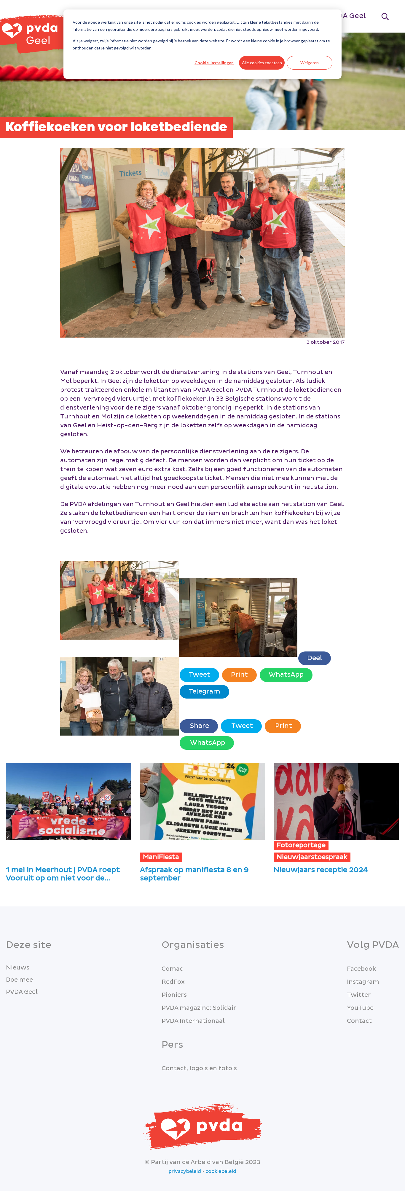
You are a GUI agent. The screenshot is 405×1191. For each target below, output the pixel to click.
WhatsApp (286, 675)
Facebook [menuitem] (361, 968)
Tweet (199, 675)
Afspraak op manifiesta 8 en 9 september (194, 874)
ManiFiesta (161, 857)
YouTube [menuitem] (360, 1008)
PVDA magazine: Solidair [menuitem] (199, 1008)
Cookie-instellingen (214, 62)
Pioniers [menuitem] (174, 995)
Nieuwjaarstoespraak (312, 857)
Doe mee (19, 979)
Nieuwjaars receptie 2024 (321, 870)
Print (239, 675)
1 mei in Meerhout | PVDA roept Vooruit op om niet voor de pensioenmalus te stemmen (63, 874)
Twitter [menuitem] (359, 995)
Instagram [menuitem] (363, 981)
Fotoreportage (301, 845)
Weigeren (309, 62)
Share (199, 726)
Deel (314, 658)
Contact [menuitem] (359, 1021)
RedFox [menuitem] (173, 981)
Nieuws (17, 967)
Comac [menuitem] (172, 968)
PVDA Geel (347, 16)
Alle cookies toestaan (262, 62)
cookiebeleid (220, 1171)
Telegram (204, 692)
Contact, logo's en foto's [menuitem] (199, 1068)
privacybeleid (185, 1171)
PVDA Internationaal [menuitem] (193, 1021)
